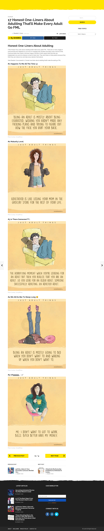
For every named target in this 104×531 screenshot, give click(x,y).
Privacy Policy (24, 528)
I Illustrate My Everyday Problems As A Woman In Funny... (54, 470)
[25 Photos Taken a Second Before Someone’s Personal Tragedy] (11, 509)
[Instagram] (52, 514)
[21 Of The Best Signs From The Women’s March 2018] (11, 500)
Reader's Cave (18, 33)
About (10, 528)
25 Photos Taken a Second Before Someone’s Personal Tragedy (24, 508)
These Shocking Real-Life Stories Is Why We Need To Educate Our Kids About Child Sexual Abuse (25, 517)
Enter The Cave (54, 2)
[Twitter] (56, 514)
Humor (10, 17)
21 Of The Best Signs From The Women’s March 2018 (24, 499)
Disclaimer (16, 528)
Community (44, 2)
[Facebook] (47, 514)
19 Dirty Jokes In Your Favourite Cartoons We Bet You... (24, 470)
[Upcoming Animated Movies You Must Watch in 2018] (11, 492)
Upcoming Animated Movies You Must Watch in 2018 (24, 490)
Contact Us (65, 2)
